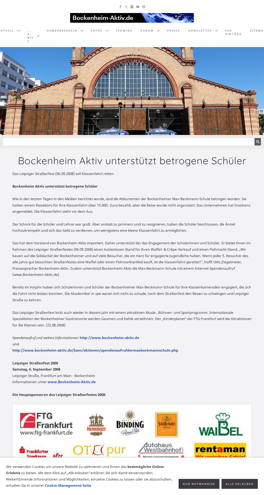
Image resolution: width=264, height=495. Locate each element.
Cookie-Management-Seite (68, 485)
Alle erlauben (240, 484)
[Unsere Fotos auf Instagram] (132, 7)
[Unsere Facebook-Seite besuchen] (120, 7)
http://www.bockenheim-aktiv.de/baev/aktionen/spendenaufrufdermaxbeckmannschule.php (95, 350)
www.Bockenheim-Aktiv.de (72, 381)
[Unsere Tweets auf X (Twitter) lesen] (126, 7)
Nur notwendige (199, 484)
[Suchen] (258, 141)
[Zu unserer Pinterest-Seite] (143, 7)
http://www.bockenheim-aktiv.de (109, 337)
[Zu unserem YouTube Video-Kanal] (138, 7)
